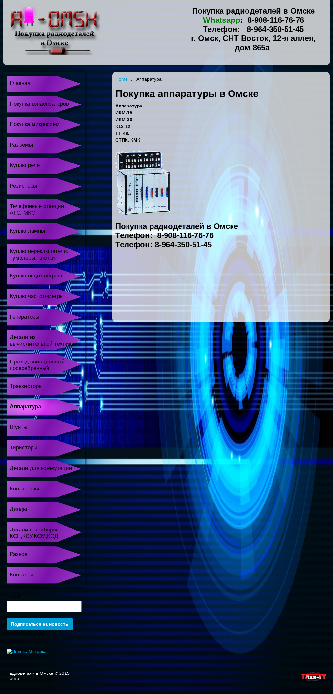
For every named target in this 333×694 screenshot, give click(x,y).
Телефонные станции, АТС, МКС (38, 209)
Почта (13, 678)
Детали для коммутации (41, 468)
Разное (18, 554)
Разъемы (21, 145)
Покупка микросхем (35, 124)
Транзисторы (26, 386)
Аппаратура (25, 407)
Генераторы (24, 317)
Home (121, 79)
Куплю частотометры (37, 296)
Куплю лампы (27, 231)
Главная (20, 83)
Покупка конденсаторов (39, 104)
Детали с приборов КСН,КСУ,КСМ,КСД (34, 533)
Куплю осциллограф (36, 276)
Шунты (18, 427)
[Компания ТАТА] (313, 681)
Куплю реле (25, 165)
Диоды (18, 509)
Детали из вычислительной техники (42, 340)
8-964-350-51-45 (275, 29)
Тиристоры (23, 448)
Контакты (21, 575)
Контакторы (24, 489)
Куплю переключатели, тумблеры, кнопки (39, 254)
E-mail (13, 596)
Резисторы (23, 186)
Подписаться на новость (39, 624)
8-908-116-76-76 (275, 20)
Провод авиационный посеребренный (37, 365)
